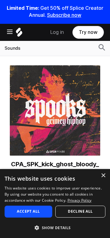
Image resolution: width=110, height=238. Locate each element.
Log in (57, 32)
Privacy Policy (80, 200)
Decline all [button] (80, 211)
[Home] (19, 33)
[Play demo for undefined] (55, 110)
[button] (55, 227)
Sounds (12, 48)
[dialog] (55, 203)
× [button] (103, 175)
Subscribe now (64, 15)
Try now (88, 32)
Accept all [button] (28, 211)
